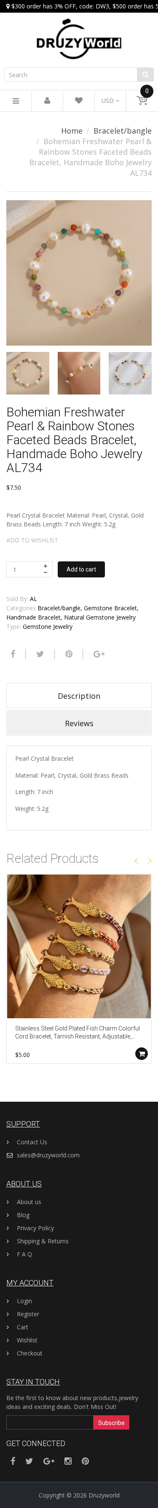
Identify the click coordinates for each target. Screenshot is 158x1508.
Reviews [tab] (79, 723)
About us (29, 1202)
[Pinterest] (85, 1461)
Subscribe (111, 1422)
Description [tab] (79, 696)
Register (28, 1314)
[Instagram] (68, 1461)
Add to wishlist (32, 540)
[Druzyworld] (79, 30)
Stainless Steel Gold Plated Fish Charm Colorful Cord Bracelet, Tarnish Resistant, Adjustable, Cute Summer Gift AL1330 (77, 1033)
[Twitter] (39, 654)
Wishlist (27, 1340)
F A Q (24, 1254)
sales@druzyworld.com (48, 1155)
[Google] (98, 654)
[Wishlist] (79, 101)
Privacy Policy (35, 1228)
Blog (23, 1215)
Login (24, 1301)
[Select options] (141, 1053)
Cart (22, 1327)
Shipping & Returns (43, 1241)
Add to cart (81, 569)
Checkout (30, 1353)
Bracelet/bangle (123, 131)
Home (72, 131)
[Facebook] (11, 654)
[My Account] (47, 101)
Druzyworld (104, 1495)
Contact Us (32, 1142)
